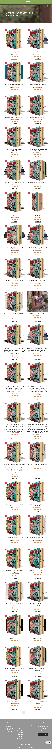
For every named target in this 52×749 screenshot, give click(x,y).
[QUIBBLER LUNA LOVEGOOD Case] (37, 301)
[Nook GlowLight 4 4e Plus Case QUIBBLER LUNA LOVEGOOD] (14, 72)
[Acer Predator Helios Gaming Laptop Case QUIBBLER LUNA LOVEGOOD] (37, 268)
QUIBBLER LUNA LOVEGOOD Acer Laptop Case (14, 571)
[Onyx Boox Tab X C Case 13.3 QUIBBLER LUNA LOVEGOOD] (14, 301)
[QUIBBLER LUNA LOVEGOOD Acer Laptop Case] (14, 558)
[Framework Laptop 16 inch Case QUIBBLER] (14, 105)
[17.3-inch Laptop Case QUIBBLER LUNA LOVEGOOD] (14, 525)
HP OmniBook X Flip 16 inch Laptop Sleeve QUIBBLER (14, 150)
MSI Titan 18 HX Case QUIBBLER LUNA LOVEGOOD (14, 214)
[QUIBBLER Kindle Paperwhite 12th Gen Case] (37, 624)
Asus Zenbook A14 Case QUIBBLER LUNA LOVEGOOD (37, 504)
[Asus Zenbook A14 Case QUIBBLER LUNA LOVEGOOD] (37, 491)
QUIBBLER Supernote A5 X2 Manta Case (37, 464)
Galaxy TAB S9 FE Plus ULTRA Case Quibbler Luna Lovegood (38, 52)
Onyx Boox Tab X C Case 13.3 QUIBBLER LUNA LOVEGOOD (14, 314)
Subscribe (43, 734)
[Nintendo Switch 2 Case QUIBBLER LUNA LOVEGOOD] (37, 201)
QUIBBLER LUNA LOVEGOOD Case (38, 313)
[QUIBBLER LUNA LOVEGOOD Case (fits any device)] (14, 38)
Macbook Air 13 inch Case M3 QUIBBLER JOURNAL (37, 702)
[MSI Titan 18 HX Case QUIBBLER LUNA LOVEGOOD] (14, 201)
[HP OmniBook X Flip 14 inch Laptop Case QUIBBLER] (37, 136)
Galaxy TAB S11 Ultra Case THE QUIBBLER (14, 182)
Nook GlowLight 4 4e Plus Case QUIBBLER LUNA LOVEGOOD (14, 85)
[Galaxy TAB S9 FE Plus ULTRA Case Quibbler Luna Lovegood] (37, 38)
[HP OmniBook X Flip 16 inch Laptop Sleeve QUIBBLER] (14, 136)
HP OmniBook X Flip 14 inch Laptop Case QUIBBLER (37, 150)
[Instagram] (44, 1)
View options (14, 58)
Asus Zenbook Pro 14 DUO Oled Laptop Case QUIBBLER (38, 604)
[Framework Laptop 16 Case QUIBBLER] (37, 105)
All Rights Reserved (31, 747)
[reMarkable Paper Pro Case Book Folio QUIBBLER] (37, 656)
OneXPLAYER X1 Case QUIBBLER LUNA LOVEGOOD (14, 248)
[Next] (29, 713)
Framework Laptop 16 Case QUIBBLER (37, 117)
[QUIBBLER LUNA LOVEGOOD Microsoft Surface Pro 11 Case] (14, 491)
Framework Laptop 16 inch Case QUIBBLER (14, 117)
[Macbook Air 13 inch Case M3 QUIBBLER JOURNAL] (37, 689)
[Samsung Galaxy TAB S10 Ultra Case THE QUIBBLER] (37, 235)
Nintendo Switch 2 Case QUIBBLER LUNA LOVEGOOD (37, 214)
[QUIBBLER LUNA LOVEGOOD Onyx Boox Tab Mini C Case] (37, 525)
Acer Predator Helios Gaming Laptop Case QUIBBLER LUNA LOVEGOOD (37, 281)
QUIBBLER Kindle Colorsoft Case (14, 701)
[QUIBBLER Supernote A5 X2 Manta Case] (37, 452)
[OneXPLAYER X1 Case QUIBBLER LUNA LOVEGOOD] (14, 235)
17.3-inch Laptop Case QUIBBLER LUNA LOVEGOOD (14, 538)
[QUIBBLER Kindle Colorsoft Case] (14, 689)
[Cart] (47, 6)
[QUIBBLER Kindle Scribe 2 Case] (14, 624)
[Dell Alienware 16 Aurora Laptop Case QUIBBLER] (37, 72)
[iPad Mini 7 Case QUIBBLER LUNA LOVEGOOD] (14, 656)
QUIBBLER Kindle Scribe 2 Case (14, 637)
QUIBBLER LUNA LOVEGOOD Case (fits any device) (14, 52)
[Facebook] (42, 1)
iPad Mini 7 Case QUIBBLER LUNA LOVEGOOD (14, 668)
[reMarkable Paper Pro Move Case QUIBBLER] (37, 170)
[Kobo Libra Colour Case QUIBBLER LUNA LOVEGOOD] (14, 591)
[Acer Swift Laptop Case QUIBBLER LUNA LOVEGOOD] (14, 268)
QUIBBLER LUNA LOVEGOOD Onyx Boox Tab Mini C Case (37, 538)
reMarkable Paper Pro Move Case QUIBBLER (37, 182)
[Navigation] (4, 6)
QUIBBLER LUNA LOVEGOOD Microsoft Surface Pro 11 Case (14, 504)
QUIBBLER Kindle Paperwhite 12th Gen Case (38, 637)
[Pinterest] (47, 1)
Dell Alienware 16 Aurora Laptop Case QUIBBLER (37, 85)
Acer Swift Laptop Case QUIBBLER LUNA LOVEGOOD (14, 281)
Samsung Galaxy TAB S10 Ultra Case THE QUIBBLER (37, 248)
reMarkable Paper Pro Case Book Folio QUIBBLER (37, 669)
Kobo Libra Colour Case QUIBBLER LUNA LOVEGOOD (14, 604)
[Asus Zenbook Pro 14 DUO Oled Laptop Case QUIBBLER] (37, 591)
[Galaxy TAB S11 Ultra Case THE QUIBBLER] (14, 170)
